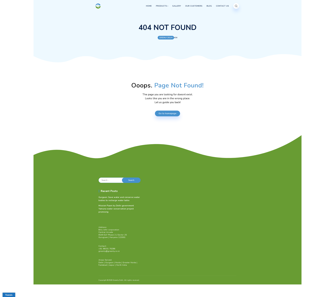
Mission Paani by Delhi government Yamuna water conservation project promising (116, 208)
